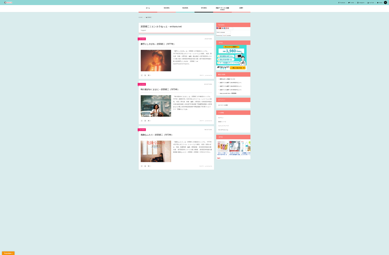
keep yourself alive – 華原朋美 (228, 93)
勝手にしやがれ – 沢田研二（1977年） (158, 44)
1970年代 (142, 39)
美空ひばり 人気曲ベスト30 (227, 79)
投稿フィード (222, 121)
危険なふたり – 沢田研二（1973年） (157, 135)
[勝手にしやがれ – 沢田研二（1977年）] (156, 60)
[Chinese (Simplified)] (220, 28)
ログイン (220, 117)
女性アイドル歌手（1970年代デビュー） (231, 89)
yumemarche (208, 75)
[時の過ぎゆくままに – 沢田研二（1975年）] (156, 106)
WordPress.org (223, 130)
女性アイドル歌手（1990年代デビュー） (231, 82)
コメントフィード (223, 125)
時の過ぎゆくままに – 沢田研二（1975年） (160, 89)
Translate (228, 35)
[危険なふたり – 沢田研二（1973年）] (156, 151)
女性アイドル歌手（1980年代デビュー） (231, 86)
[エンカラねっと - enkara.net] (8, 2)
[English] (217, 28)
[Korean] (223, 28)
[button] (385, 2)
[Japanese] (228, 28)
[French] (225, 28)
